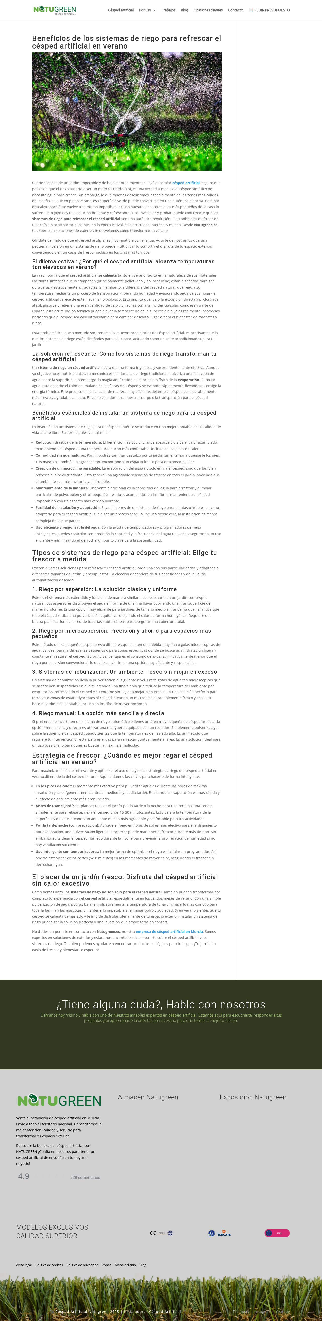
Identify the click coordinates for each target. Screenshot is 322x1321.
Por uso (145, 10)
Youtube (283, 1311)
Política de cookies (49, 1265)
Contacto (235, 10)
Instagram (262, 1311)
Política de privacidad (82, 1265)
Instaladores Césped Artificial (152, 1311)
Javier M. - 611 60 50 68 (233, 1041)
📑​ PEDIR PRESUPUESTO (269, 10)
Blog (184, 10)
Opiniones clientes (208, 10)
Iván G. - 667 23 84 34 (100, 1041)
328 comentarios (85, 1177)
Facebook (241, 1311)
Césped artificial (121, 10)
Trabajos (168, 10)
